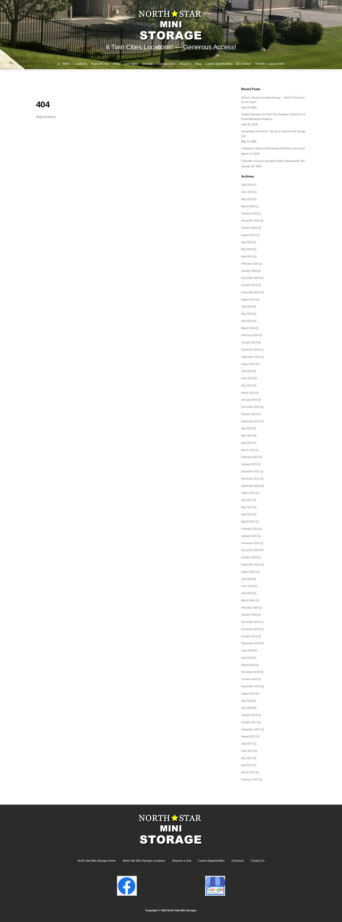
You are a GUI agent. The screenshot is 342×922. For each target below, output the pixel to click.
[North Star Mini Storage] (171, 23)
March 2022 (248, 450)
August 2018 (248, 693)
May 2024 (246, 313)
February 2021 (249, 528)
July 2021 (246, 500)
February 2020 (249, 607)
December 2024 (250, 277)
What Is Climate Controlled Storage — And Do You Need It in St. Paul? (272, 99)
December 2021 (250, 471)
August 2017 (248, 736)
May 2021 (246, 507)
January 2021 (249, 535)
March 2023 (248, 392)
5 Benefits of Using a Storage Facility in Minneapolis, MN (273, 161)
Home (65, 63)
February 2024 (249, 335)
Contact (245, 63)
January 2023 (249, 399)
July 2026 (246, 184)
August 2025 (248, 235)
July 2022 (246, 428)
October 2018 (249, 679)
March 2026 (248, 206)
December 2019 (250, 621)
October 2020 (249, 557)
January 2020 (249, 614)
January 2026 (249, 213)
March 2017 (248, 772)
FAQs (116, 63)
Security (147, 63)
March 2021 (248, 521)
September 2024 (250, 292)
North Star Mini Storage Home (97, 860)
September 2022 (250, 421)
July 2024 (246, 306)
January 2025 (249, 270)
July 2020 (246, 579)
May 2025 (246, 249)
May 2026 (246, 199)
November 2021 (250, 478)
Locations (80, 63)
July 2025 (246, 242)
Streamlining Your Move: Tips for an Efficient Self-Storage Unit (273, 133)
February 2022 (249, 457)
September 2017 (250, 729)
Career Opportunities (218, 63)
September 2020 (250, 564)
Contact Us (258, 860)
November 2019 (250, 629)
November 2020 (250, 550)
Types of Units (100, 63)
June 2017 (247, 750)
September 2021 (250, 485)
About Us (185, 63)
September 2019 (250, 643)
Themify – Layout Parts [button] (269, 63)
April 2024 (246, 321)
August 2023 (248, 364)
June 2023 (247, 378)
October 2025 (249, 227)
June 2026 (247, 192)
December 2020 (250, 543)
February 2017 (249, 779)
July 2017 (246, 743)
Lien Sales (131, 63)
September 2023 (250, 356)
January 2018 (249, 715)
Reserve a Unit (181, 860)
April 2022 (246, 442)
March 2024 (248, 328)
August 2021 (248, 492)
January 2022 (249, 464)
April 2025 (246, 256)
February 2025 (249, 263)
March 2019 (248, 664)
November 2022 (250, 406)
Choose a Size (166, 63)
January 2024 (249, 342)
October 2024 (249, 285)
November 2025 (250, 220)
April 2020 (246, 593)
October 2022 (249, 414)
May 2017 (246, 758)
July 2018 (246, 700)
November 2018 (250, 671)
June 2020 (247, 586)
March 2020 (248, 600)
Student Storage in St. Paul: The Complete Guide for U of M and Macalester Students (273, 116)
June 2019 (247, 650)
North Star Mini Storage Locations (144, 860)
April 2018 (246, 707)
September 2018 (250, 686)
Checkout (237, 860)
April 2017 (246, 765)
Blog (198, 63)
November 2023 (250, 349)
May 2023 (246, 385)
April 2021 (246, 514)
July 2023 (246, 371)
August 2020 (248, 571)
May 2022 (246, 435)
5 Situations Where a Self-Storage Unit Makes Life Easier (273, 148)
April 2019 (246, 657)
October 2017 (249, 722)
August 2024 (248, 299)
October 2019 (249, 636)
